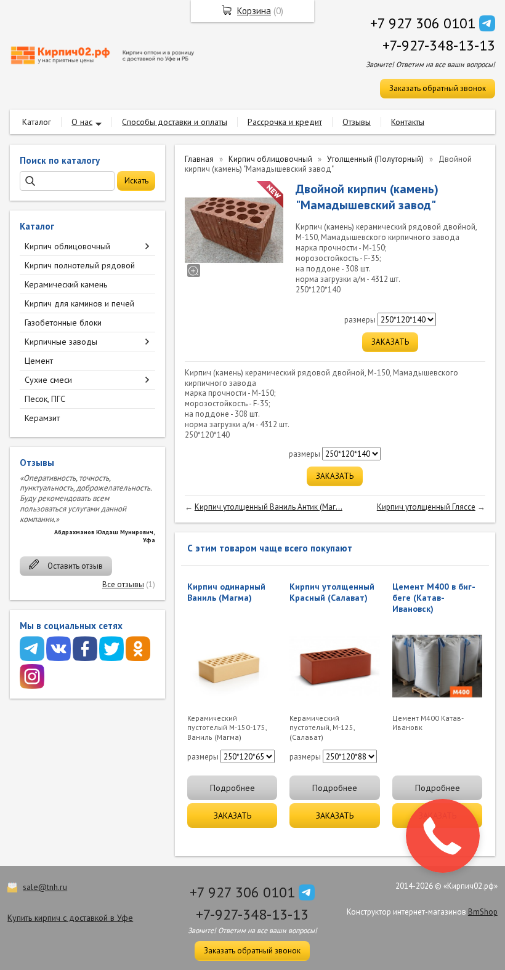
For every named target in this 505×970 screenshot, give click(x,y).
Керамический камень (66, 284)
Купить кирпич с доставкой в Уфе (70, 917)
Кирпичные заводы (61, 341)
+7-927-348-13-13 (438, 45)
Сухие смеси (48, 379)
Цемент (39, 360)
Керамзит (42, 417)
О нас (81, 121)
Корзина (254, 11)
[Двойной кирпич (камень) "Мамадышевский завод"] (234, 230)
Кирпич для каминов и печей (79, 303)
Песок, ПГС (45, 398)
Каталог (36, 121)
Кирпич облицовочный (67, 246)
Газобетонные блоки (63, 322)
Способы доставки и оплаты (174, 121)
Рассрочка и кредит (285, 121)
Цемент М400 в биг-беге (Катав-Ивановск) (433, 597)
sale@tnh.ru (45, 886)
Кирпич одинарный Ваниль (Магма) (226, 592)
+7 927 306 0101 (422, 23)
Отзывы (356, 121)
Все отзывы (123, 584)
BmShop (483, 912)
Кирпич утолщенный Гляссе (426, 507)
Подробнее (232, 787)
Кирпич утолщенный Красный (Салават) (331, 592)
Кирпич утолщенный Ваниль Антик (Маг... (268, 507)
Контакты (407, 121)
